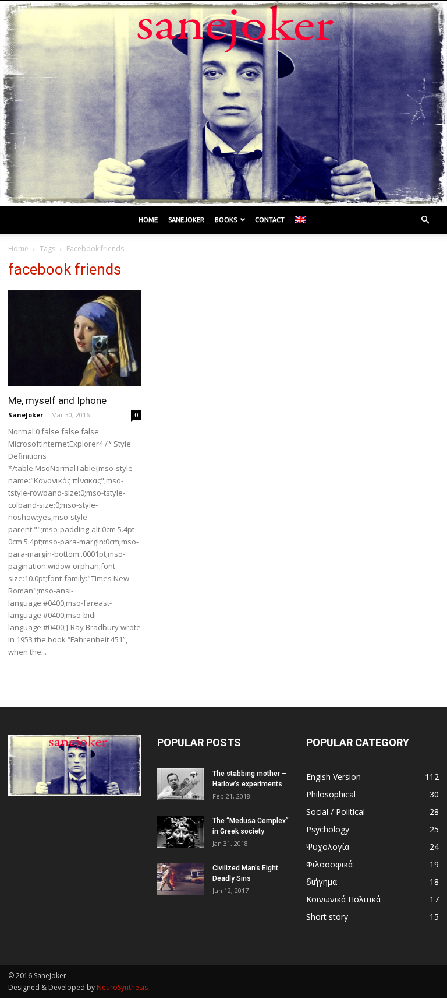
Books (226, 219)
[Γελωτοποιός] (223, 103)
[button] (425, 220)
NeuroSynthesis (122, 987)
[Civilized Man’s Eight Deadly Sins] (180, 879)
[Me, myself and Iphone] (74, 338)
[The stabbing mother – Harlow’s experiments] (180, 784)
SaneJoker (25, 414)
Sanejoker (186, 219)
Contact (270, 219)
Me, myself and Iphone (57, 400)
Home (148, 219)
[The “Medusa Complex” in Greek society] (180, 832)
